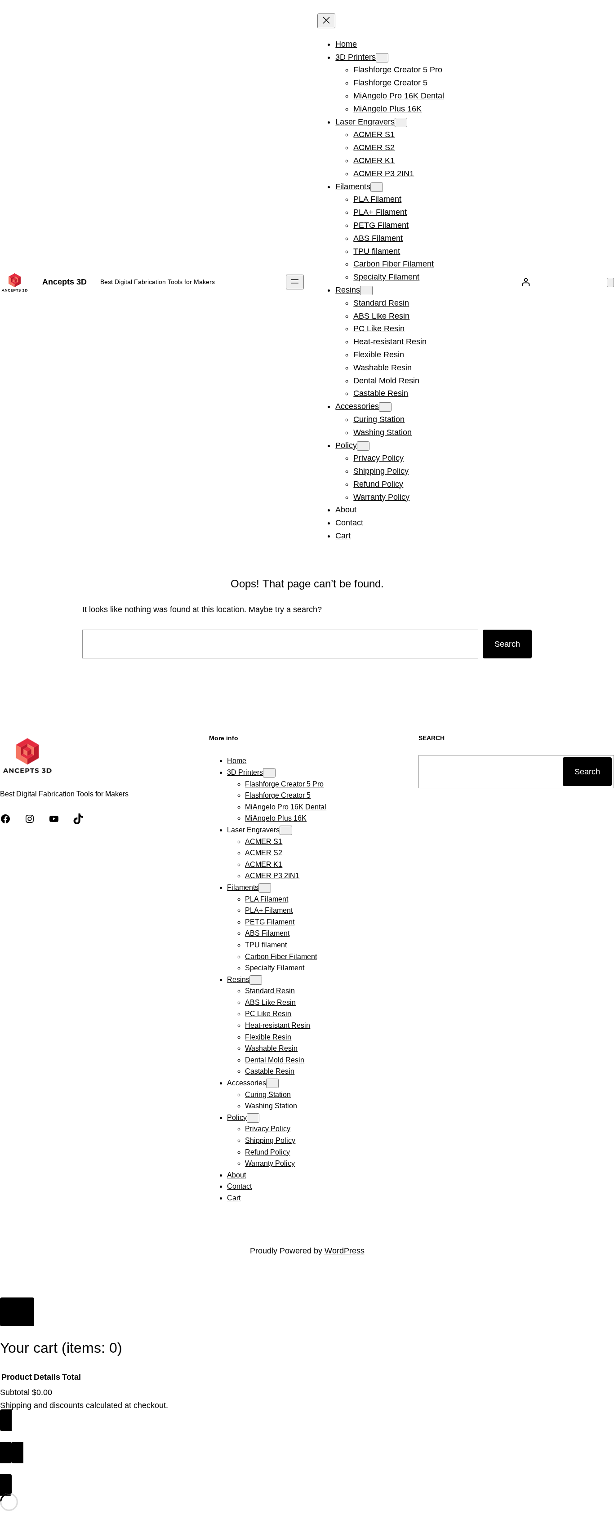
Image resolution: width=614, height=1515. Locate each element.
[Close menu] (326, 20)
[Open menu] (295, 282)
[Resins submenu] (366, 290)
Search (507, 644)
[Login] (526, 282)
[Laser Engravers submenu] (401, 122)
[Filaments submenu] (376, 187)
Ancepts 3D (64, 281)
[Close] (17, 1311)
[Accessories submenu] (385, 407)
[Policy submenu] (363, 446)
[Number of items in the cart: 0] (610, 282)
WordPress (345, 1250)
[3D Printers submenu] (382, 57)
